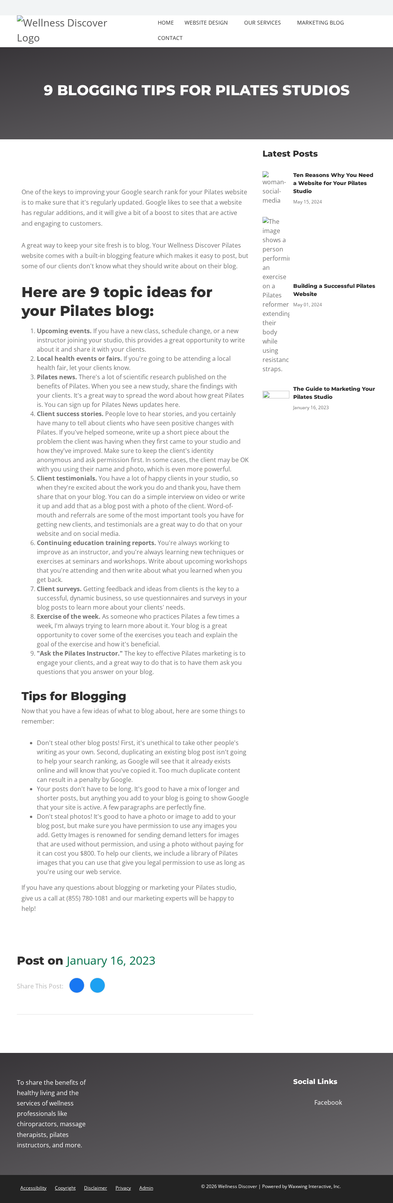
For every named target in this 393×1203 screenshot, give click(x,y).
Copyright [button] (65, 1188)
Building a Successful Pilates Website (334, 290)
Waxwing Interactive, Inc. (314, 1186)
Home (166, 22)
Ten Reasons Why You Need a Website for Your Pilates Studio (333, 183)
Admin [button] (146, 1188)
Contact (170, 37)
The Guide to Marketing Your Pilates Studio (334, 392)
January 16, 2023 (111, 960)
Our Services (262, 22)
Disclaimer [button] (95, 1188)
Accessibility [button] (33, 1188)
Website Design (206, 22)
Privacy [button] (123, 1188)
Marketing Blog (320, 22)
